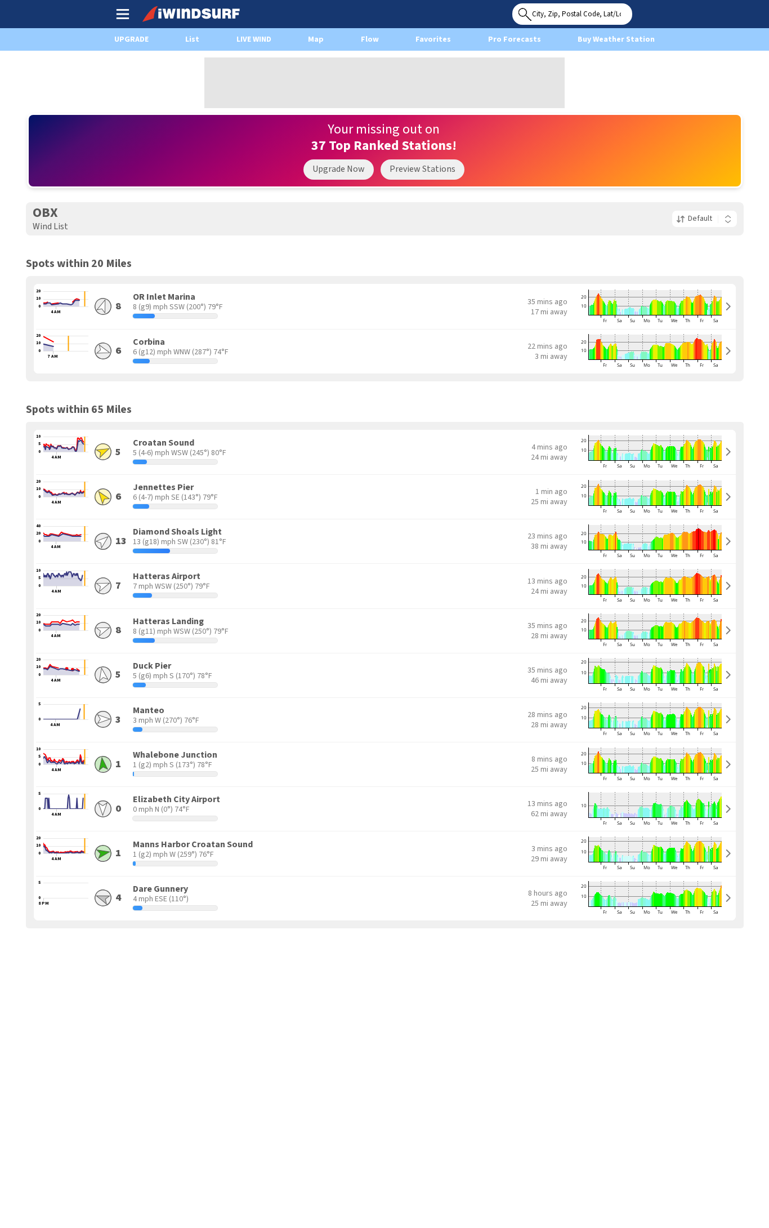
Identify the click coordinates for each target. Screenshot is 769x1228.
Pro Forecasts (514, 39)
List (192, 39)
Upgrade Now (338, 169)
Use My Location (643, 11)
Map (316, 39)
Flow (370, 39)
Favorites (433, 39)
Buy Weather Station (616, 39)
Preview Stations (422, 169)
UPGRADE (131, 39)
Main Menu (122, 13)
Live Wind (253, 39)
